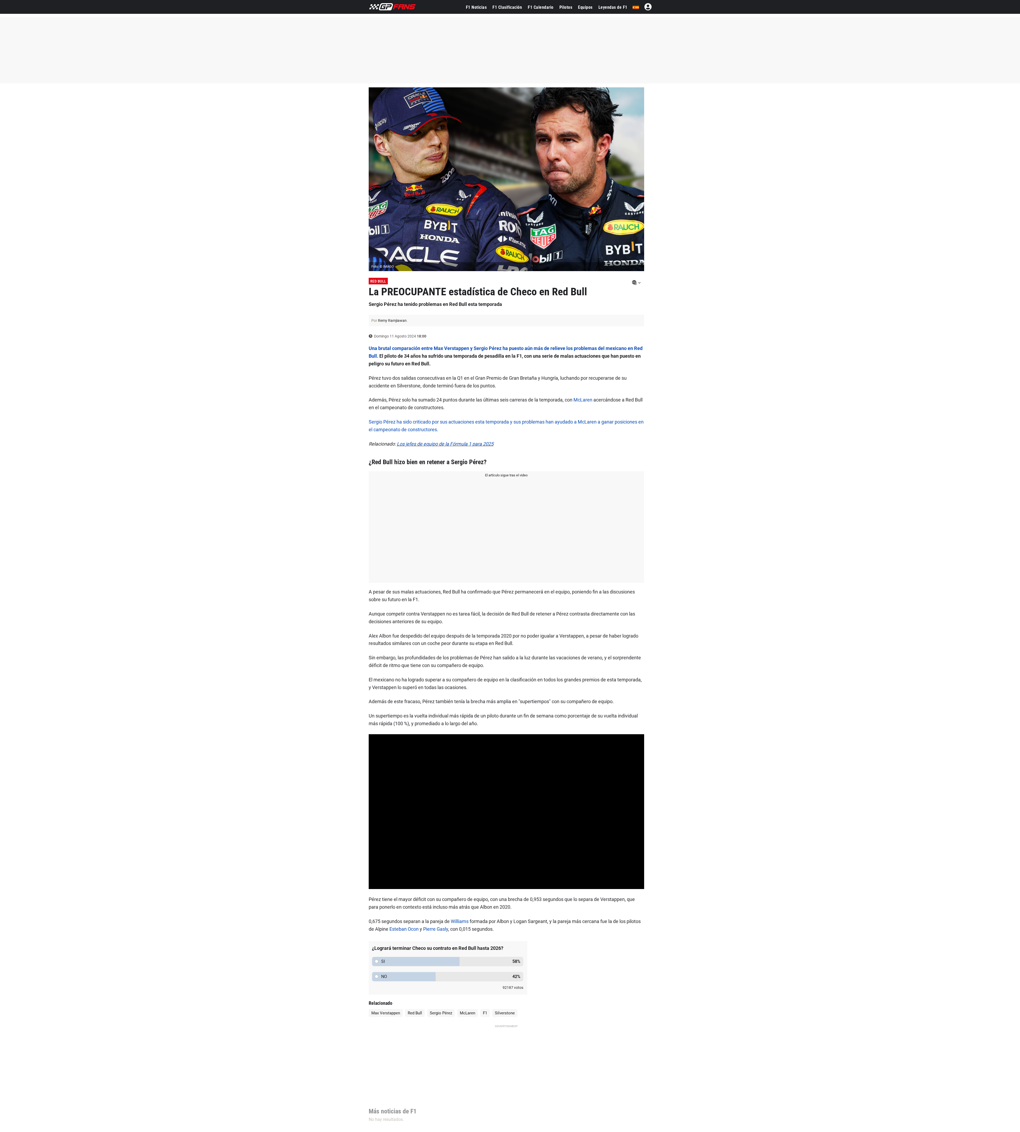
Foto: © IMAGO (382, 266)
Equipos (585, 7)
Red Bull (378, 281)
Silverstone (505, 1013)
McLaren (582, 400)
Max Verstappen (385, 1013)
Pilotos (565, 7)
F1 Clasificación (507, 7)
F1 (485, 1013)
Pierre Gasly (435, 929)
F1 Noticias (476, 7)
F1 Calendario (541, 7)
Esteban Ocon (404, 929)
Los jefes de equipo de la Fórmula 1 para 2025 (445, 444)
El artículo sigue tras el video (506, 475)
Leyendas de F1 (612, 7)
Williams (460, 921)
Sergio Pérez (441, 1013)
